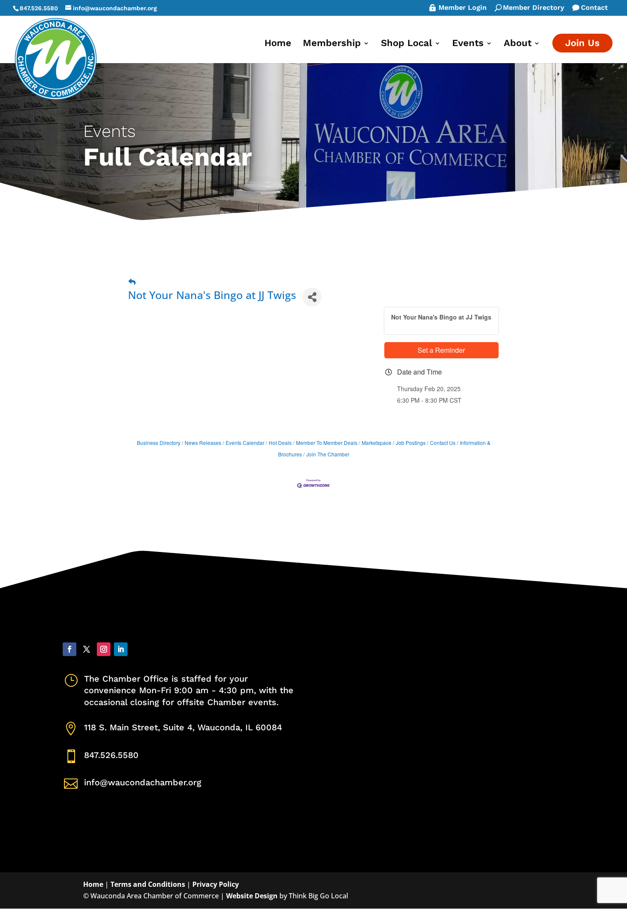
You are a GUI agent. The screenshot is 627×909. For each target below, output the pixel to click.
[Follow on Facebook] (69, 649)
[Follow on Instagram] (103, 649)
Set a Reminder (441, 350)
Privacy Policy (215, 884)
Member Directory (533, 8)
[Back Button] (132, 282)
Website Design (252, 895)
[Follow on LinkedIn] (121, 649)
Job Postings (411, 442)
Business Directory (158, 442)
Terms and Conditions (147, 884)
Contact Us (443, 442)
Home (277, 44)
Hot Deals (280, 442)
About (517, 44)
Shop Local (406, 44)
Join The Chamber (327, 454)
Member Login (462, 8)
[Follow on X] (86, 649)
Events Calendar (245, 442)
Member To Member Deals (326, 442)
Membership (332, 44)
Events (468, 44)
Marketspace (377, 442)
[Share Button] (312, 297)
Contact (594, 8)
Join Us (582, 43)
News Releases (203, 442)
